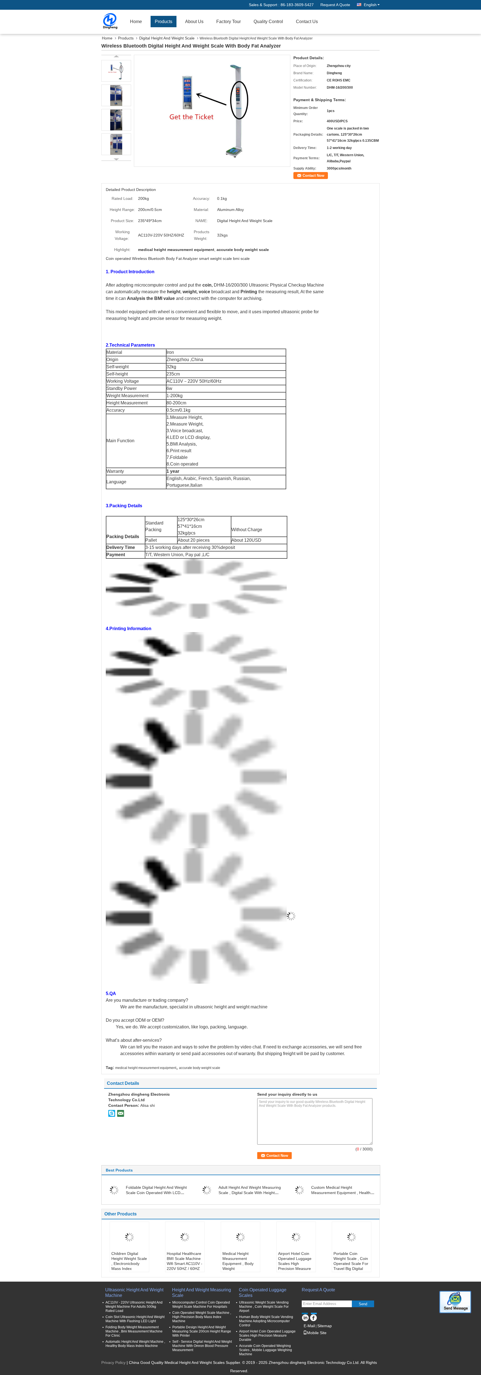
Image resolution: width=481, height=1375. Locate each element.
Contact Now (313, 175)
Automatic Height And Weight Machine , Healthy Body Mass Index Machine (135, 1344)
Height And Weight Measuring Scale (201, 1292)
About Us (194, 21)
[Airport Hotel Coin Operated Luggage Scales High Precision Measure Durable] (296, 1237)
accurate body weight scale (199, 1068)
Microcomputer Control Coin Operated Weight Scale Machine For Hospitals (201, 1305)
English (370, 5)
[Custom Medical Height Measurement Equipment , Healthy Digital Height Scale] (299, 1190)
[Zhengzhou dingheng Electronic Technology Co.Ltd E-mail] (120, 1113)
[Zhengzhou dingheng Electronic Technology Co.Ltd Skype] (112, 1113)
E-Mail (309, 1326)
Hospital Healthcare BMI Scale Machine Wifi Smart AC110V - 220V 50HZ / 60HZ (184, 1261)
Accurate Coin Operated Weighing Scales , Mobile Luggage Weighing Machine (265, 1350)
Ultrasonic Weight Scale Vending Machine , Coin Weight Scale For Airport (264, 1307)
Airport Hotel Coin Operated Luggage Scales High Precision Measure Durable (294, 1263)
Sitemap (324, 1326)
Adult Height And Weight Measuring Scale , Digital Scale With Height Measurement (250, 1192)
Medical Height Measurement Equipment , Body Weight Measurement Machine (238, 1266)
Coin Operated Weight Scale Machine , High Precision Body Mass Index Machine (201, 1317)
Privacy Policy (113, 1362)
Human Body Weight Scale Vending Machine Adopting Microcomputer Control (266, 1321)
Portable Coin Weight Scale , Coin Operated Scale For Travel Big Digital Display (350, 1263)
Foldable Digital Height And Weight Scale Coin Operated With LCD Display (156, 1192)
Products (163, 21)
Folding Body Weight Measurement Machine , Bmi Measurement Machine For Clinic (134, 1331)
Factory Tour (228, 21)
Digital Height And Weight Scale (167, 38)
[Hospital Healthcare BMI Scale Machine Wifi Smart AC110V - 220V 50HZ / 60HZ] (184, 1237)
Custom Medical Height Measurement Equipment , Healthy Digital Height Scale (341, 1192)
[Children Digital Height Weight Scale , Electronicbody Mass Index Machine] (129, 1237)
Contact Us (307, 21)
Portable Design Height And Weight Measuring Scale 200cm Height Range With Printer (201, 1331)
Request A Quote (335, 5)
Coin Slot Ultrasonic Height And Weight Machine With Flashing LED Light (135, 1319)
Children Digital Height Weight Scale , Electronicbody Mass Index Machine (129, 1263)
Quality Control (268, 21)
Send (363, 1304)
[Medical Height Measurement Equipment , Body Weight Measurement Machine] (240, 1237)
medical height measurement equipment (145, 1068)
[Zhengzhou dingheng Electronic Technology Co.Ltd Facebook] (313, 1317)
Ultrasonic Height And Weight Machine (134, 1292)
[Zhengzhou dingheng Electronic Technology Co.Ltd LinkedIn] (305, 1317)
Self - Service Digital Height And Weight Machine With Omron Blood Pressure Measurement (202, 1346)
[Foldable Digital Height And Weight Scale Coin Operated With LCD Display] (114, 1190)
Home (136, 21)
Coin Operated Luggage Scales (262, 1292)
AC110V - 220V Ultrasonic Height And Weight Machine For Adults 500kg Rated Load (134, 1307)
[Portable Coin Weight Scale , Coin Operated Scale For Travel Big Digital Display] (351, 1237)
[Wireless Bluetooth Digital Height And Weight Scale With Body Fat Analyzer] (212, 110)
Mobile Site (317, 1333)
